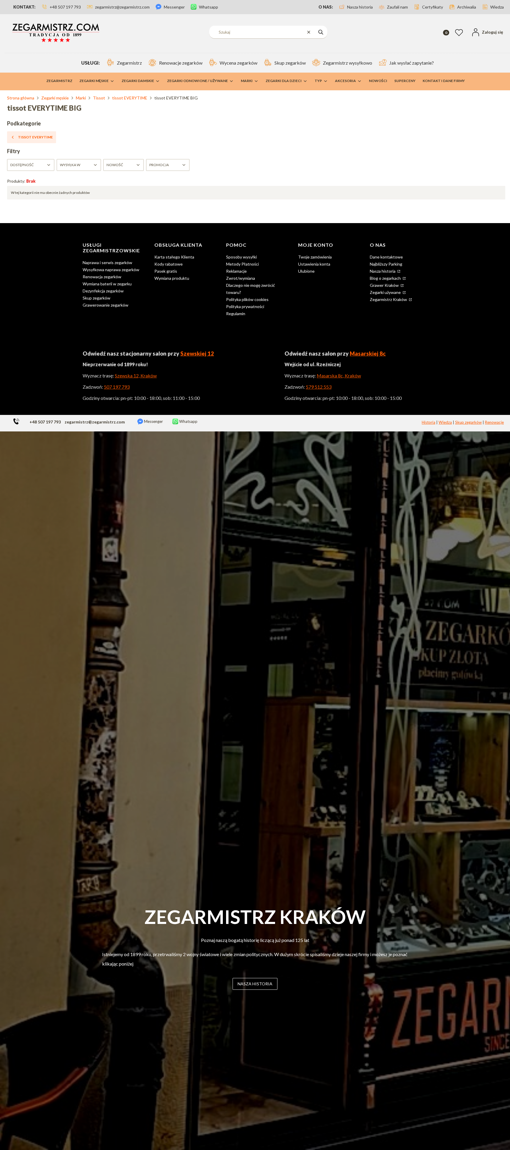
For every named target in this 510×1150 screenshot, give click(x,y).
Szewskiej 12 (197, 353)
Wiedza (445, 422)
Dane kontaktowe (386, 256)
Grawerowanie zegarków (105, 304)
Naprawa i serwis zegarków (107, 262)
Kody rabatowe (168, 263)
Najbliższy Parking (386, 263)
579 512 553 (318, 387)
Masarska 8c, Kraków (339, 375)
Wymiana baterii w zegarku (107, 283)
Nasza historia (383, 271)
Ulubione (306, 271)
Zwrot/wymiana (240, 278)
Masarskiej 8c (368, 353)
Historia (428, 422)
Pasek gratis (165, 271)
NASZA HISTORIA (255, 983)
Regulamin (235, 313)
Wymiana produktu (171, 278)
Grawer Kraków (385, 285)
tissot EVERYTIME (129, 97)
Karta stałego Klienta (174, 256)
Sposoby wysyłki (241, 256)
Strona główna (20, 97)
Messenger (153, 421)
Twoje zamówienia (315, 256)
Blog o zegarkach (386, 278)
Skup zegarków (96, 297)
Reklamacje (236, 271)
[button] (321, 32)
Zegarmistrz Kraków (389, 299)
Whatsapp (187, 421)
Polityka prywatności (245, 306)
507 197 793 (117, 387)
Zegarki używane (386, 292)
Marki (81, 97)
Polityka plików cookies (247, 299)
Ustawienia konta (314, 263)
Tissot (99, 97)
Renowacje (494, 422)
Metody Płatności (242, 263)
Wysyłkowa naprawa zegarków (111, 269)
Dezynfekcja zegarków (103, 290)
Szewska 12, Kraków (136, 375)
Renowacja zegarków (102, 276)
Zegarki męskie (55, 97)
